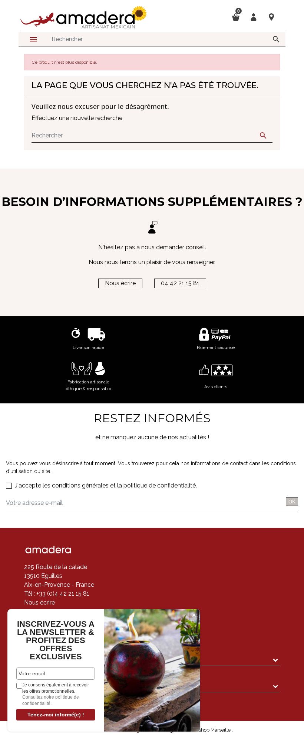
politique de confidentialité (159, 485)
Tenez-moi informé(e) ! (55, 715)
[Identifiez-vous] (253, 16)
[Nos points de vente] (271, 16)
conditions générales (80, 485)
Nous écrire (120, 283)
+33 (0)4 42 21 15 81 (62, 593)
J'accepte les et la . (106, 485)
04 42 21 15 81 (180, 283)
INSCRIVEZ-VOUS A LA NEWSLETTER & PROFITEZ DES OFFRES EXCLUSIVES (56, 640)
